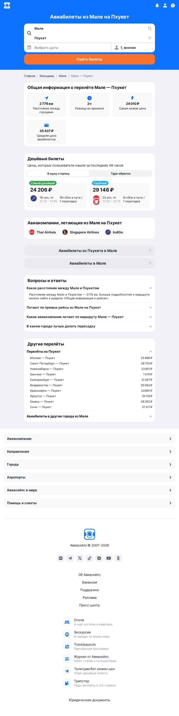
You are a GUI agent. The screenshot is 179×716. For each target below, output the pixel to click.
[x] (80, 558)
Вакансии (89, 582)
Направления (18, 451)
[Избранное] (157, 5)
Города (13, 464)
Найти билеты (89, 59)
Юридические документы (89, 700)
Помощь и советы (22, 503)
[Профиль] (165, 5)
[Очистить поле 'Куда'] (150, 38)
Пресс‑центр (89, 605)
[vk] (60, 558)
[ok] (118, 558)
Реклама (89, 597)
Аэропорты (16, 477)
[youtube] (108, 558)
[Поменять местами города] (150, 28)
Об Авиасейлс (89, 575)
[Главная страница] (6, 5)
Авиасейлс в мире (22, 490)
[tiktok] (89, 558)
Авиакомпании (19, 439)
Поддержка (89, 590)
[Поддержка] (173, 5)
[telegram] (70, 558)
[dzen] (99, 558)
